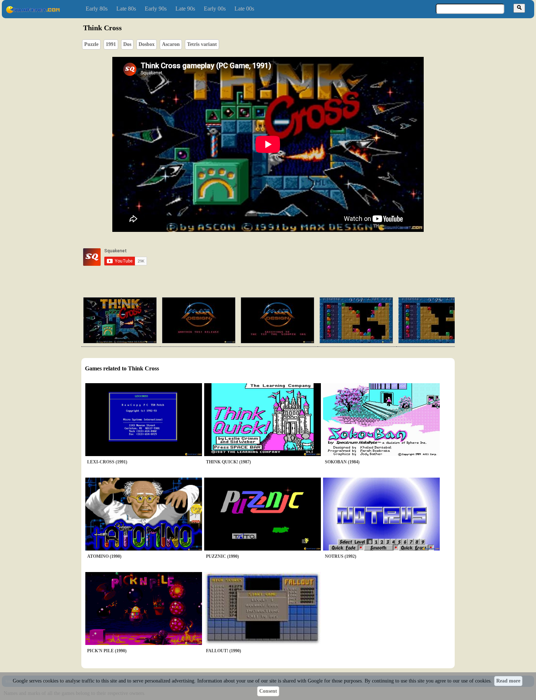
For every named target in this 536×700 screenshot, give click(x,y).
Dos (127, 44)
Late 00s (244, 8)
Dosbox (147, 44)
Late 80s (126, 8)
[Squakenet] (32, 12)
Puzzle (91, 44)
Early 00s (215, 8)
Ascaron (171, 44)
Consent (268, 691)
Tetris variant (202, 44)
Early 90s (156, 8)
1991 (111, 44)
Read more (508, 681)
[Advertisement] (289, 257)
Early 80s (97, 8)
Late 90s (185, 8)
